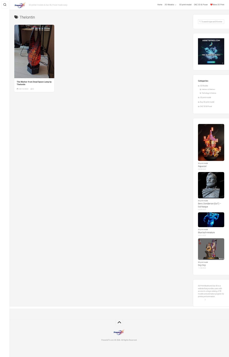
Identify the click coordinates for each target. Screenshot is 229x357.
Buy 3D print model (207, 102)
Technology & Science (209, 93)
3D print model (185, 4)
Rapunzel (202, 166)
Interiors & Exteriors (208, 89)
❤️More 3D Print (217, 4)
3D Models (169, 4)
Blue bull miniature (206, 232)
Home (159, 4)
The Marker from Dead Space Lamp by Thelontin (34, 83)
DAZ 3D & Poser (201, 4)
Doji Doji (202, 265)
